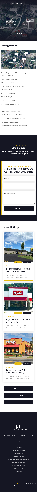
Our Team (19, 447)
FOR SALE (18, 388)
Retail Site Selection (18, 456)
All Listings (18, 402)
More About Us (18, 453)
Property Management (18, 450)
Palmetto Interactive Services (14, 483)
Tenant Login (18, 471)
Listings (18, 441)
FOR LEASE (18, 395)
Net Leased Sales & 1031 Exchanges (18, 459)
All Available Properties (18, 462)
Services (18, 444)
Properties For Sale (18, 468)
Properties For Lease (18, 465)
